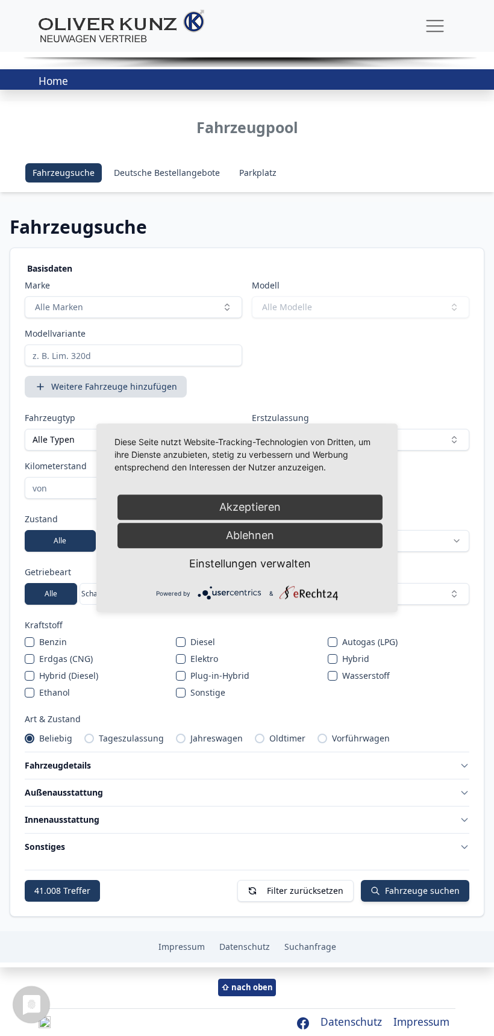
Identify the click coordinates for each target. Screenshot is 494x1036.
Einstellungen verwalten (250, 563)
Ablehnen (250, 535)
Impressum (421, 1022)
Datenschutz (351, 1022)
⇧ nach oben (247, 987)
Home (53, 81)
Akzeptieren (250, 507)
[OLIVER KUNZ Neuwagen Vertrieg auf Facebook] (302, 1022)
